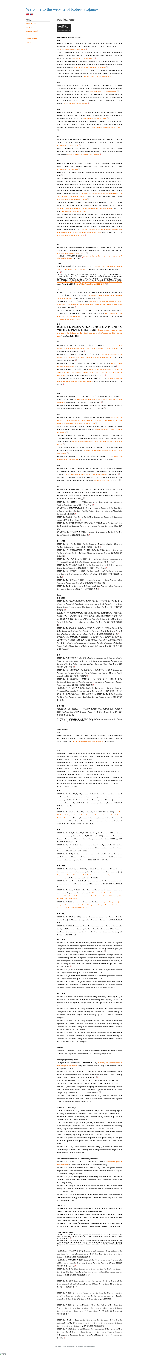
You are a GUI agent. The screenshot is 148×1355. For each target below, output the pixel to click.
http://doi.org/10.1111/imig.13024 (68, 145)
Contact (28, 42)
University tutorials (32, 31)
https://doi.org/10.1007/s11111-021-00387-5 (71, 253)
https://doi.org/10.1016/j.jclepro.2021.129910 (72, 199)
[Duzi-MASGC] (76, 360)
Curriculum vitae (31, 39)
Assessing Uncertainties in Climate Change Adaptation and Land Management (84, 208)
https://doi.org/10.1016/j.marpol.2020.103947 (91, 284)
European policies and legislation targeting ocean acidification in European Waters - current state (89, 282)
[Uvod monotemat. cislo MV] (93, 505)
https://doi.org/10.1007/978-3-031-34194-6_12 (88, 741)
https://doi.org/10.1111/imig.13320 (94, 118)
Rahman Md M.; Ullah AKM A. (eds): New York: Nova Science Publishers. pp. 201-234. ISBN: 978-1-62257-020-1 (89, 896)
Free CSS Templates (89, 1346)
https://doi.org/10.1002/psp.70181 (83, 58)
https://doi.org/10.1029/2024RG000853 (103, 91)
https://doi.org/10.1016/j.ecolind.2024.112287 (107, 127)
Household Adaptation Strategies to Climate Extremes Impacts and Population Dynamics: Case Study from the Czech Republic (89, 815)
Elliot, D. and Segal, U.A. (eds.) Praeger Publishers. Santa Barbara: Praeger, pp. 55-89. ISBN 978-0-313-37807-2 (89, 905)
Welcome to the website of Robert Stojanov (62, 9)
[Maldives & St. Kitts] (78, 336)
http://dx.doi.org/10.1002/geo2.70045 (75, 103)
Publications (30, 35)
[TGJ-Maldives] (84, 351)
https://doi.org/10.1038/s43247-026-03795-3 (98, 76)
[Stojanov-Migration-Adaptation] (65, 610)
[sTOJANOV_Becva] (96, 423)
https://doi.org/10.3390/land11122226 (73, 211)
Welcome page (31, 23)
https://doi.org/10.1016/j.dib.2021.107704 (70, 235)
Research (29, 27)
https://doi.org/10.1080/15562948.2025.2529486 (90, 67)
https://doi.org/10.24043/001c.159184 (72, 49)
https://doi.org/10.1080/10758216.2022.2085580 (83, 154)
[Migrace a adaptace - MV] (84, 498)
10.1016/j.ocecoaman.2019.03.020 (71, 319)
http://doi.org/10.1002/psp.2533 (67, 169)
